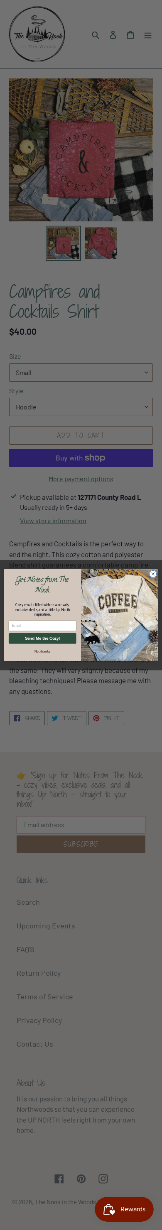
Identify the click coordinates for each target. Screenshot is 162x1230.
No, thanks (42, 651)
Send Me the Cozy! (42, 638)
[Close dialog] (153, 573)
